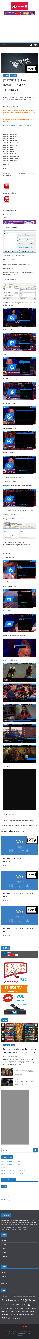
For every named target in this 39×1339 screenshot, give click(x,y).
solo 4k (10, 1314)
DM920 (33, 1296)
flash (12, 1304)
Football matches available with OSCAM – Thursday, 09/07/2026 (19, 1051)
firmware (5, 1304)
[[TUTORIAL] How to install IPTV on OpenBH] (19, 837)
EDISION (14, 1300)
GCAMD (3, 1252)
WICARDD (4, 1256)
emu (18, 1300)
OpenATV (10, 1308)
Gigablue (18, 1305)
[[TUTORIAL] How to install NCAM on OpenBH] (19, 907)
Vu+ (3, 1317)
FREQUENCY (6, 1045)
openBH (17, 1308)
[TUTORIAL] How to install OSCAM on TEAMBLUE (18, 825)
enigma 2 (34, 1300)
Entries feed (4, 1194)
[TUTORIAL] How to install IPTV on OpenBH (18, 821)
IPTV (32, 1305)
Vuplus (9, 1318)
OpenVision (5, 1311)
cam (9, 1296)
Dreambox (6, 1300)
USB (31, 1314)
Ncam (35, 1305)
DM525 (20, 1296)
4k (2, 1295)
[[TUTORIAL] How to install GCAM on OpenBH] (19, 872)
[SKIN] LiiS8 (4, 1168)
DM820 (24, 1296)
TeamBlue (6, 75)
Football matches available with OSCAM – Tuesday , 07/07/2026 (24, 1071)
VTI (33, 1314)
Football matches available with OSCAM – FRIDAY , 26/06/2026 (24, 1081)
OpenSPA (33, 1308)
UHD (15, 1314)
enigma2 (26, 1300)
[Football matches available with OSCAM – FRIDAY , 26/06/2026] (7, 1082)
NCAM (3, 1248)
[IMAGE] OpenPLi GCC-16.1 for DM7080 (13, 1171)
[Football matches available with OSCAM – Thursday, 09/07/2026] (19, 1032)
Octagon (4, 1308)
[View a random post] (35, 45)
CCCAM (3, 1240)
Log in (3, 1191)
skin (28, 1311)
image (27, 1304)
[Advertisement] (19, 30)
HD (23, 1305)
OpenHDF (21, 1308)
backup (5, 1296)
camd (13, 1296)
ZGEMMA (19, 1318)
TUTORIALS (13, 75)
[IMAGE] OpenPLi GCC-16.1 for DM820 (12, 1162)
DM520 (17, 1296)
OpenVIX (12, 1311)
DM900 (28, 1296)
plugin (22, 1311)
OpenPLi (27, 1308)
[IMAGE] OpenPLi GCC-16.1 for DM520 (12, 1165)
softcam (4, 1314)
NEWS (13, 1045)
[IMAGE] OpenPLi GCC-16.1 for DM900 (12, 1174)
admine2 (15, 94)
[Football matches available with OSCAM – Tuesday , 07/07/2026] (7, 1072)
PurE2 (25, 1311)
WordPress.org (5, 1200)
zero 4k (14, 1318)
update (20, 1314)
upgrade (27, 1314)
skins (32, 1311)
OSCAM (3, 1244)
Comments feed (6, 1197)
